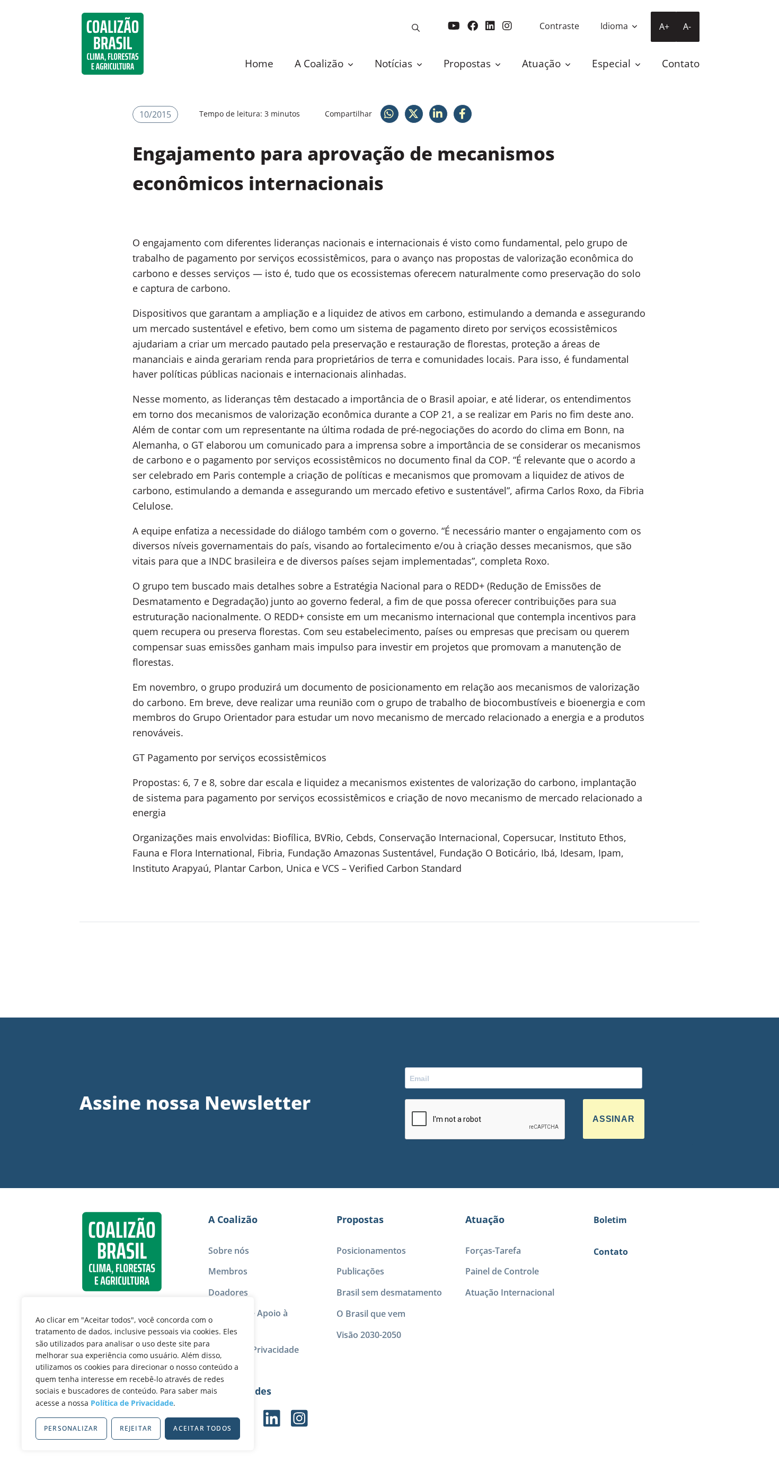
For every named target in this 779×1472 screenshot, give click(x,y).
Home (259, 63)
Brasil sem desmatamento (389, 1292)
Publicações (360, 1271)
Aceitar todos (202, 1428)
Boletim (610, 1220)
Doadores (228, 1292)
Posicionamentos (371, 1250)
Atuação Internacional (509, 1292)
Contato (681, 63)
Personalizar (71, 1428)
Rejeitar (136, 1428)
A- (687, 26)
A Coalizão (320, 63)
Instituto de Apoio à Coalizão (248, 1320)
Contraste (559, 26)
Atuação (542, 63)
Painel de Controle (502, 1271)
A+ (664, 26)
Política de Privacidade (132, 1403)
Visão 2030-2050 (369, 1335)
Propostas (468, 63)
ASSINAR (613, 1118)
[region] (137, 1374)
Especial (612, 63)
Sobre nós (228, 1250)
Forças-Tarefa (493, 1250)
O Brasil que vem (371, 1313)
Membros (227, 1271)
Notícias (395, 63)
